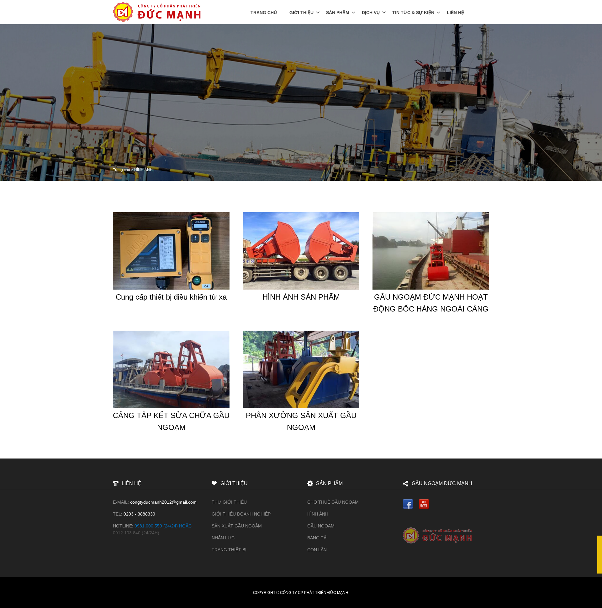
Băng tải (317, 537)
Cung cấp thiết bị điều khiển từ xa (171, 297)
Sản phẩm (337, 12)
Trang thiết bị (229, 549)
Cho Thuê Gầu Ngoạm (333, 502)
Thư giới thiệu (229, 502)
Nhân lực (223, 537)
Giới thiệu (301, 12)
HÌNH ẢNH (317, 513)
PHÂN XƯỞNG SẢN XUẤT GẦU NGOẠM (301, 421)
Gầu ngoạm (321, 525)
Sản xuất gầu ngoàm (237, 525)
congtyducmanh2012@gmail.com (163, 502)
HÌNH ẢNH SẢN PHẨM (301, 297)
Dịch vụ (371, 12)
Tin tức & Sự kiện (413, 12)
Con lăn (317, 549)
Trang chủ (264, 12)
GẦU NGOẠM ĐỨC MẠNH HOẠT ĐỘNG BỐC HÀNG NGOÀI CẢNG (430, 303)
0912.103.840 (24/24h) (136, 532)
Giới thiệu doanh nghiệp (241, 513)
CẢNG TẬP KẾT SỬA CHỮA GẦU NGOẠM (171, 421)
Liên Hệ (455, 12)
